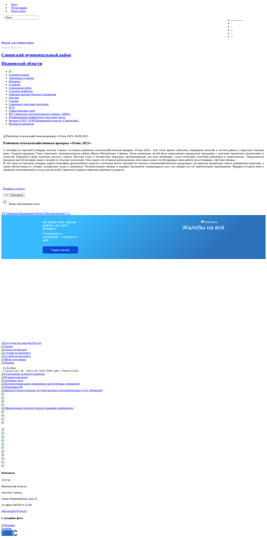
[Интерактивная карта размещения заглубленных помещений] (40, 383)
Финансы (15, 81)
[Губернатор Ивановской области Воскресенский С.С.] (36, 213)
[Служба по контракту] (16, 352)
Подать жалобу (60, 249)
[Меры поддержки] (13, 359)
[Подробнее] (2, 404)
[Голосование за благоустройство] (23, 373)
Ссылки (14, 100)
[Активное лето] (12, 380)
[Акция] (7, 346)
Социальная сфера (20, 87)
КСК (12, 107)
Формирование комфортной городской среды (37, 117)
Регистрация (19, 7)
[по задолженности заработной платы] (2, 418)
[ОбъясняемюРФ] (12, 387)
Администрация (19, 74)
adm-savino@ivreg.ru (13, 511)
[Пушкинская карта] (14, 377)
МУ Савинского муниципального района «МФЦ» (40, 114)
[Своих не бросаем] (14, 349)
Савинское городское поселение (29, 104)
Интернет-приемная (21, 123)
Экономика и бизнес (21, 78)
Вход (14, 4)
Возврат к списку (14, 188)
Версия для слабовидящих (17, 42)
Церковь (6, 528)
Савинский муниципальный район (36, 54)
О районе (14, 84)
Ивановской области (21, 63)
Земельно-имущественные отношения (32, 94)
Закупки (14, 97)
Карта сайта (18, 11)
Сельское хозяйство (21, 91)
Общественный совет (22, 110)
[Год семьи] (21, 343)
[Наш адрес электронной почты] (5, 203)
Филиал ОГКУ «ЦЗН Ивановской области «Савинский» (44, 120)
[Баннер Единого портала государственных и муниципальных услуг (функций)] (51, 390)
